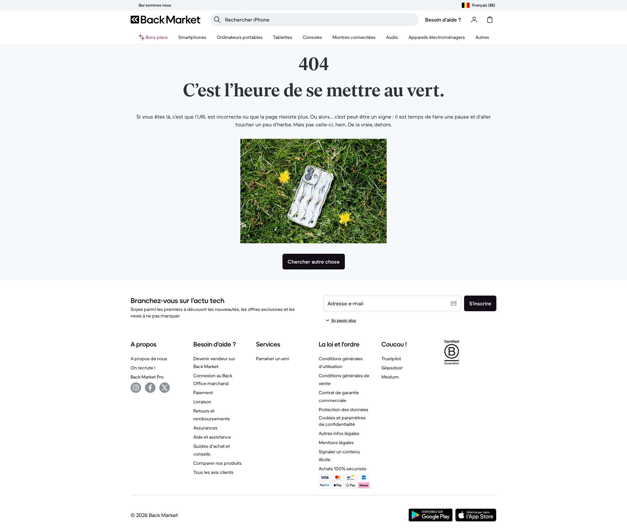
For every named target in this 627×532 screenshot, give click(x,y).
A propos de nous (149, 359)
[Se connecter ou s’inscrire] (474, 19)
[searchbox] (320, 19)
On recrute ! (143, 368)
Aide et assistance (212, 437)
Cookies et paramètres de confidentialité (342, 421)
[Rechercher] (217, 19)
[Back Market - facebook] (150, 387)
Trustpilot (391, 359)
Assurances (205, 428)
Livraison (202, 402)
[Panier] (489, 19)
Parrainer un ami (272, 359)
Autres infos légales (339, 433)
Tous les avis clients (213, 472)
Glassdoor (392, 368)
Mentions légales (336, 442)
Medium (390, 377)
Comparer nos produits (217, 463)
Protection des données (343, 409)
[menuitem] (192, 37)
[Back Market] (165, 20)
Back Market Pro (147, 377)
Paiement (203, 392)
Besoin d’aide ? (443, 19)
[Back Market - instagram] (136, 387)
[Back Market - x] (164, 387)
